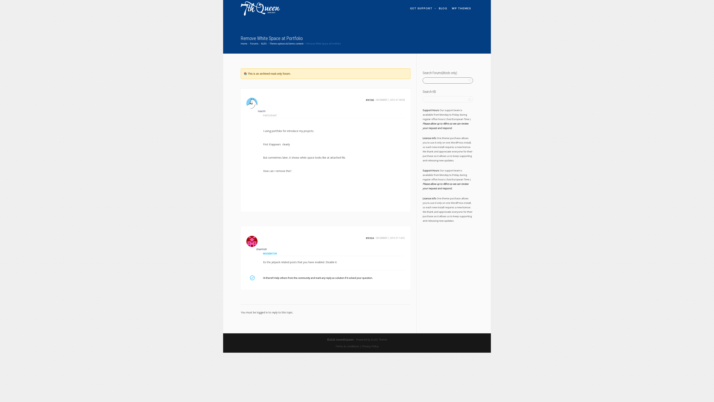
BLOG (443, 8)
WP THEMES (461, 8)
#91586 (370, 100)
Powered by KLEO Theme (371, 339)
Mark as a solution (252, 278)
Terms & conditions (347, 346)
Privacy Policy (370, 346)
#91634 (370, 238)
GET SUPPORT (421, 8)
